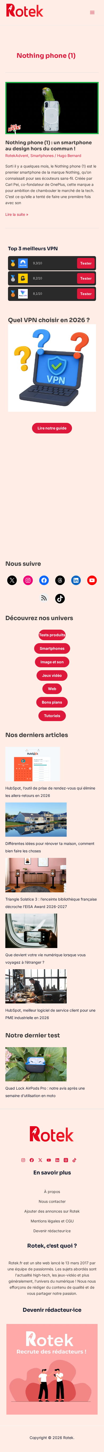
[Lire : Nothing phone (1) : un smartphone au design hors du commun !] (52, 107)
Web (52, 688)
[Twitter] (40, 1160)
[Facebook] (44, 580)
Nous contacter (52, 1201)
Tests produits (52, 635)
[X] (12, 580)
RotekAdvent (16, 155)
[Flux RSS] (44, 598)
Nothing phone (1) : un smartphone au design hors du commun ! (48, 146)
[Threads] (60, 580)
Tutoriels (52, 715)
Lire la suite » (16, 214)
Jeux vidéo (52, 675)
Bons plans (52, 702)
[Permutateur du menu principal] (92, 12)
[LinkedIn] (76, 580)
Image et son (52, 662)
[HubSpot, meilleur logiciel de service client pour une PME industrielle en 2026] (36, 986)
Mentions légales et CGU (52, 1221)
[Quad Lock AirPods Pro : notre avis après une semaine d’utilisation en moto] (36, 1064)
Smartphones (42, 155)
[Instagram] (28, 580)
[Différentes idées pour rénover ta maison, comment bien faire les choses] (36, 819)
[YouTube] (92, 580)
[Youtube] (49, 1160)
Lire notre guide (52, 428)
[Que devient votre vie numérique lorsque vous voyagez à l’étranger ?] (31, 931)
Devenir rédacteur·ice (52, 1231)
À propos (52, 1191)
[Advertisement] (52, 498)
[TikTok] (60, 598)
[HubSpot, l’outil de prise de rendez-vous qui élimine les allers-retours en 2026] (32, 764)
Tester (85, 263)
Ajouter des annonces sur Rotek (52, 1211)
